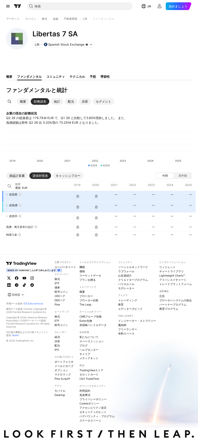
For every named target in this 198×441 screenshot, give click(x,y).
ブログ (83, 345)
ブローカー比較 (88, 300)
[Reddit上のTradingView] (32, 285)
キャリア (84, 354)
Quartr (15, 335)
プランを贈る (87, 279)
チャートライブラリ (171, 271)
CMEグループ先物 (90, 316)
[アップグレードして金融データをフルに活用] (77, 196)
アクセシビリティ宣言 (93, 407)
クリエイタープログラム (133, 279)
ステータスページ (90, 420)
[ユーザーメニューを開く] (159, 6)
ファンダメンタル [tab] (29, 76)
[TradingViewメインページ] (21, 263)
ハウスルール (126, 284)
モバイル (60, 390)
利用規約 (84, 390)
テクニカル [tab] (77, 76)
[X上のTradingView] (9, 278)
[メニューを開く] (8, 6)
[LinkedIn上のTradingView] (9, 285)
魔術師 (122, 325)
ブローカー (86, 296)
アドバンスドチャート (172, 279)
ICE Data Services (33, 303)
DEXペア (60, 300)
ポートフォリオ (64, 361)
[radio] (165, 175)
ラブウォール (126, 271)
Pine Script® (62, 378)
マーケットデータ (90, 275)
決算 (57, 341)
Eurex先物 (85, 320)
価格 (82, 271)
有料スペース (126, 333)
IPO (57, 349)
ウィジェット (167, 267)
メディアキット (88, 358)
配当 (57, 345)
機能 (82, 267)
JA (149, 6)
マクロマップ (63, 374)
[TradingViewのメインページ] (17, 6)
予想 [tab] (93, 76)
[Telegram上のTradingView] (16, 285)
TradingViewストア (91, 370)
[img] (87, 44)
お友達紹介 (125, 275)
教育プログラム (168, 308)
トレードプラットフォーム (175, 284)
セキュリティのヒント (93, 412)
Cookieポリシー (89, 403)
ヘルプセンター (88, 349)
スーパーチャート (65, 267)
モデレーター (126, 288)
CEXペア (60, 296)
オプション (61, 370)
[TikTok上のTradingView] (24, 285)
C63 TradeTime (89, 378)
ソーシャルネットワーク (133, 267)
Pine (57, 304)
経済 (57, 337)
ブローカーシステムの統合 (175, 300)
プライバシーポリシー (93, 399)
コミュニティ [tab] (55, 76)
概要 (82, 291)
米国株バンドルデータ (93, 325)
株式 (57, 279)
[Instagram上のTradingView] (32, 278)
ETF (57, 283)
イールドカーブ (64, 366)
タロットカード (88, 374)
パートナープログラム (172, 304)
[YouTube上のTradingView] (24, 278)
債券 (57, 287)
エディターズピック (130, 308)
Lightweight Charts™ (172, 275)
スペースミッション (91, 341)
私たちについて (88, 337)
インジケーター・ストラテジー (137, 320)
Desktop (60, 395)
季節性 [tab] (105, 76)
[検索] (9, 186)
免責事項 (84, 395)
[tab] (23, 101)
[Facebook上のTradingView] (16, 278)
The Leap (85, 304)
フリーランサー (127, 329)
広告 (162, 296)
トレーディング (127, 300)
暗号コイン (61, 291)
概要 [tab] (9, 76)
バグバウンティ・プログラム (97, 416)
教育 (121, 304)
